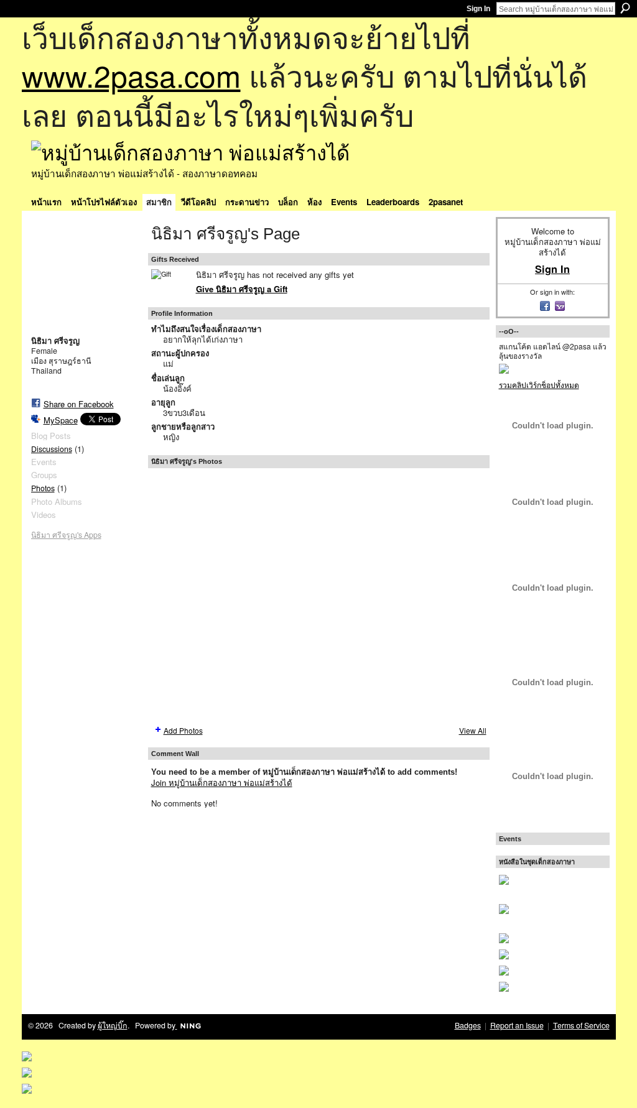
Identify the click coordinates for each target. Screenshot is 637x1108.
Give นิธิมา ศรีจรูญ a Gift (241, 289)
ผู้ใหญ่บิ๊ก (113, 1025)
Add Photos (183, 730)
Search (625, 8)
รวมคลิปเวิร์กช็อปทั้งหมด (539, 384)
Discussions (51, 449)
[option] (319, 595)
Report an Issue (517, 1025)
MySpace (61, 420)
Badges (468, 1025)
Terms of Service (581, 1025)
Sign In (478, 8)
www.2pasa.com (131, 74)
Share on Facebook (79, 404)
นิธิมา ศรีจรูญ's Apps (66, 534)
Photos (43, 488)
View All (472, 730)
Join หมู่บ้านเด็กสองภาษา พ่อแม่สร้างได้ (221, 782)
